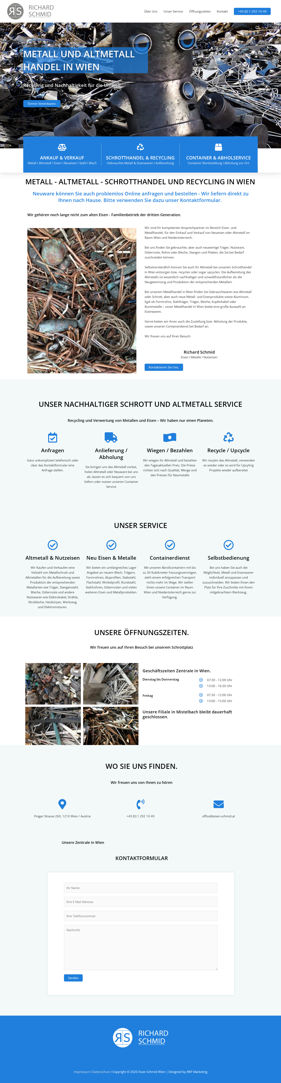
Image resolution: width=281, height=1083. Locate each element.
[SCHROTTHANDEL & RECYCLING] (140, 147)
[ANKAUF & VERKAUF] (62, 147)
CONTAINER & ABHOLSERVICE (218, 158)
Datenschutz (101, 1072)
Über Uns (150, 11)
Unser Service (173, 11)
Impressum (82, 1072)
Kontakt (222, 11)
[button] (252, 11)
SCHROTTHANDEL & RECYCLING (140, 158)
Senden (73, 978)
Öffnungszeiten (200, 11)
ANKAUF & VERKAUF (62, 158)
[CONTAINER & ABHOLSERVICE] (218, 147)
